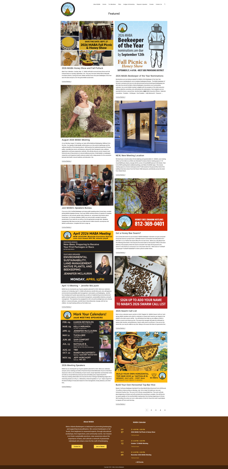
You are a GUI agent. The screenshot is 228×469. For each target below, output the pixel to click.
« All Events (139, 462)
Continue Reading (66, 81)
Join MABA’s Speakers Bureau (77, 208)
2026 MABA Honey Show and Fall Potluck (82, 68)
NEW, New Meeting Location (130, 155)
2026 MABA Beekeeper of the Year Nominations (139, 76)
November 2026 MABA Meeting (141, 455)
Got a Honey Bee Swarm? (128, 233)
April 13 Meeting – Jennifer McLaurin (80, 285)
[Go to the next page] (165, 410)
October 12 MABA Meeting (139, 443)
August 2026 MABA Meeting (76, 140)
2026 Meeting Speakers (73, 365)
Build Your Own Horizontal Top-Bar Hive (135, 385)
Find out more (135, 435)
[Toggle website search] (165, 4)
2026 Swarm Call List (126, 311)
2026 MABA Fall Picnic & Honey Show (143, 432)
